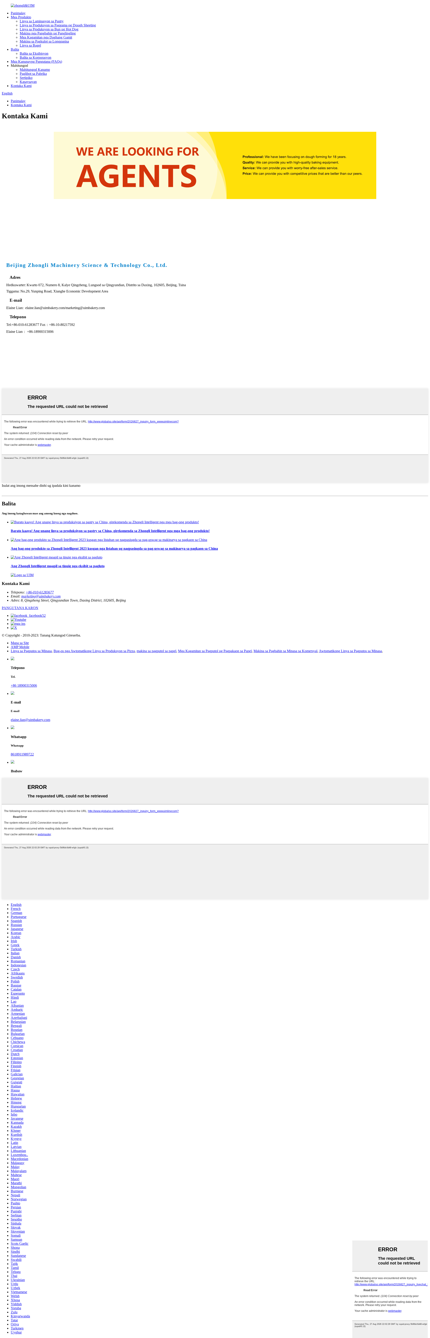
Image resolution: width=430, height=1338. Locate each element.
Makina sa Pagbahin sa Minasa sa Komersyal (285, 651)
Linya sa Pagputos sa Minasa (31, 651)
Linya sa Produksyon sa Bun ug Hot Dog (49, 29)
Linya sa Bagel (30, 45)
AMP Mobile (20, 647)
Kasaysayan (28, 82)
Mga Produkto (21, 17)
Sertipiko (26, 78)
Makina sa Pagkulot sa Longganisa (44, 41)
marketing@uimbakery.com (41, 596)
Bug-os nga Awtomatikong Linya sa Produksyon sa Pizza (94, 651)
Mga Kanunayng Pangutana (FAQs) (36, 61)
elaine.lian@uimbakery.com (30, 720)
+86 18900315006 (24, 685)
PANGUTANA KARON (20, 608)
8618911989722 (22, 754)
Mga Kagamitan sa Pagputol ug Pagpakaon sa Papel (215, 651)
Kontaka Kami (21, 86)
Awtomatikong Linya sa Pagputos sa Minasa (350, 651)
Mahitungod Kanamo (35, 69)
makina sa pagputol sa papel (156, 651)
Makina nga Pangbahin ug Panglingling (48, 33)
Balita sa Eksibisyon (34, 53)
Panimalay (18, 13)
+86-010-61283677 (40, 592)
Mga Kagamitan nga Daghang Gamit (46, 37)
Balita (15, 49)
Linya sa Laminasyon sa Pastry (42, 21)
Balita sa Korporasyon (35, 57)
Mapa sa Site (20, 643)
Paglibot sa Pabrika (33, 74)
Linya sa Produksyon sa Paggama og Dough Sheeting (58, 25)
